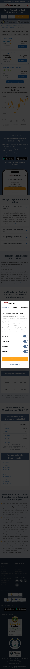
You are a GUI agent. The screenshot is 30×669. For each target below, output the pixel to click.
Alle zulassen (15, 359)
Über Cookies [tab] (24, 307)
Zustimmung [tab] (5, 307)
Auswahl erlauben (15, 364)
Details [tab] (15, 307)
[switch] (25, 341)
